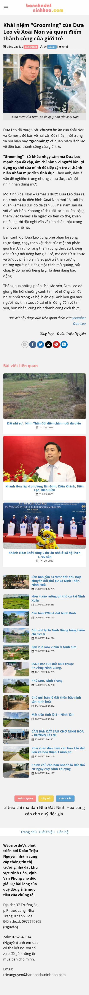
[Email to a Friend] (48, 344)
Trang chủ (29, 832)
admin (51, 47)
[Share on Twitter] (40, 344)
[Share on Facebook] (32, 344)
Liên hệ (62, 832)
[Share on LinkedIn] (64, 344)
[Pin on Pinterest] (56, 344)
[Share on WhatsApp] (25, 344)
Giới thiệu (47, 832)
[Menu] (5, 7)
